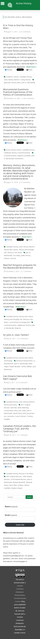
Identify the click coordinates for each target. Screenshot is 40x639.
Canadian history (26, 77)
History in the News (14, 252)
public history (25, 255)
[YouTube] (21, 570)
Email (11, 515)
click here (14, 558)
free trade (22, 410)
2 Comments (23, 338)
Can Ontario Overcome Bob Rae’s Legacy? (17, 377)
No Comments (29, 98)
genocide (7, 82)
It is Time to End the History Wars (18, 27)
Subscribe (20, 525)
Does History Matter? (12, 80)
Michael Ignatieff (19, 482)
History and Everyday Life (13, 319)
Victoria (13, 258)
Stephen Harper (16, 488)
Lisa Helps (16, 255)
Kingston (18, 328)
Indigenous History (24, 325)
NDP (24, 413)
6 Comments (25, 32)
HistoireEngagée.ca (20, 561)
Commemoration (24, 153)
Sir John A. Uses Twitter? (16, 334)
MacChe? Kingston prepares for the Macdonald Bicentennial (19, 266)
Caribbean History (10, 153)
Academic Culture (12, 77)
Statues (7, 258)
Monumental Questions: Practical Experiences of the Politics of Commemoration (17, 92)
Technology (8, 361)
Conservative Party (11, 410)
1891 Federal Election (14, 476)
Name (11, 506)
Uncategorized (24, 322)
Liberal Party (17, 413)
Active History (23, 3)
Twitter (23, 366)
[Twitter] (16, 570)
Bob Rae (14, 408)
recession (10, 416)
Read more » (31, 67)
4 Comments (25, 182)
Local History (13, 322)
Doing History (26, 80)
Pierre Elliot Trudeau (16, 485)
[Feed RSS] (24, 570)
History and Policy (10, 405)
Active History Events (13, 150)
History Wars (16, 82)
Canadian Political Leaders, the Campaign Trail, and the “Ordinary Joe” (19, 428)
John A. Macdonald (28, 82)
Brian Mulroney (23, 408)
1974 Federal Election (18, 479)
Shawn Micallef (14, 366)
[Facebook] (19, 570)
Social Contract (20, 416)
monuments (19, 158)
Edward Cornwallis (23, 156)
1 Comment (27, 271)
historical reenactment (24, 361)
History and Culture (11, 250)
